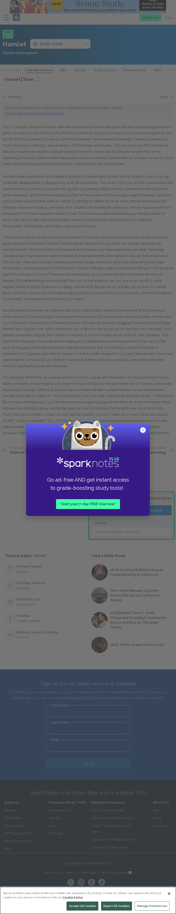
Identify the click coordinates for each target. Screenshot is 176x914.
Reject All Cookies (116, 906)
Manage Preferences (152, 906)
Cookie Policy (73, 897)
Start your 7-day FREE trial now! (88, 504)
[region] (88, 900)
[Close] (169, 893)
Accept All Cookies (82, 906)
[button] (143, 430)
